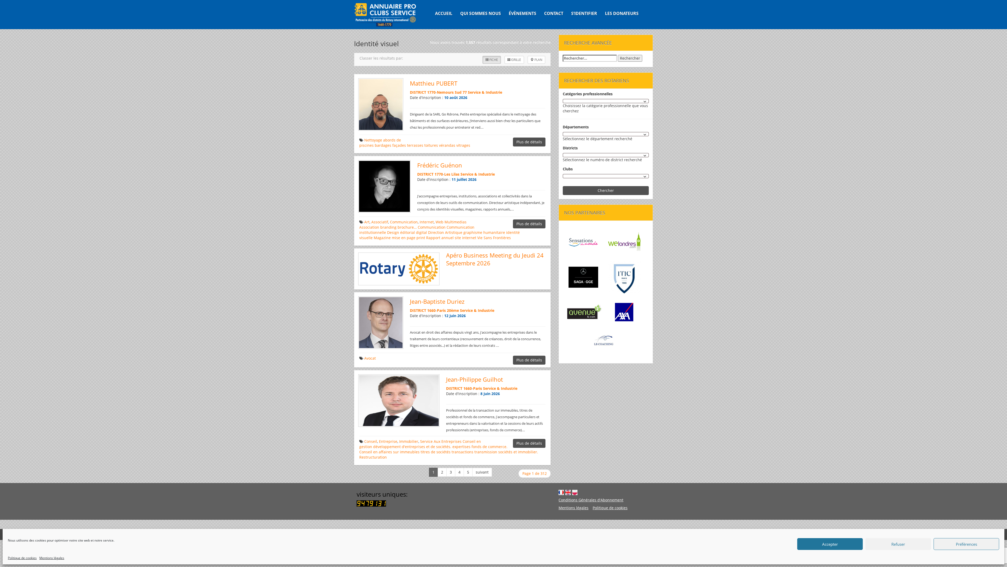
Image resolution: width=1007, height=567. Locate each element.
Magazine (382, 237)
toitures (431, 145)
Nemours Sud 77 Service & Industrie (469, 92)
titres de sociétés (436, 451)
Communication (404, 221)
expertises (461, 446)
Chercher (606, 190)
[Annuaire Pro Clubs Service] (388, 14)
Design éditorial (401, 232)
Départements (576, 126)
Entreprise (388, 441)
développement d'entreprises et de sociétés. (412, 446)
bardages (383, 145)
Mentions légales (51, 558)
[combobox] (606, 101)
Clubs (568, 168)
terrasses (415, 145)
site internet (465, 237)
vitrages (463, 145)
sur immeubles (406, 451)
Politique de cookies (22, 558)
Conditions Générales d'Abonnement (591, 499)
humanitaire (494, 232)
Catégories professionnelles (588, 93)
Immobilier (408, 441)
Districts (570, 147)
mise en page (403, 237)
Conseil (370, 441)
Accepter (830, 544)
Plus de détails (529, 141)
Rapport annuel (440, 237)
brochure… (407, 227)
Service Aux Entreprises (441, 441)
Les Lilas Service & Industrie (469, 174)
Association (369, 227)
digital (421, 232)
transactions (462, 451)
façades (399, 145)
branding (388, 227)
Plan (538, 59)
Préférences (966, 544)
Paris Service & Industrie (495, 388)
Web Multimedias (451, 221)
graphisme (472, 232)
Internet (427, 221)
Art (366, 221)
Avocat (370, 358)
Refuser (898, 544)
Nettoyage (373, 140)
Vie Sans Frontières (494, 237)
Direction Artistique (445, 232)
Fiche (493, 59)
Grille (515, 59)
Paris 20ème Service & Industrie (465, 310)
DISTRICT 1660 (423, 310)
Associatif (379, 221)
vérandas (447, 145)
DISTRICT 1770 (423, 92)
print (420, 237)
